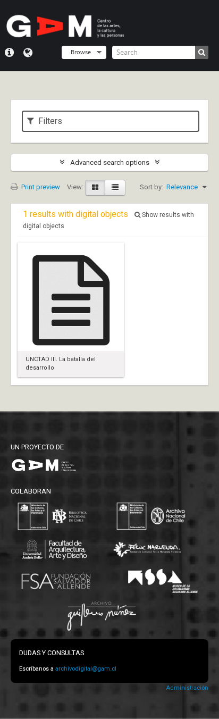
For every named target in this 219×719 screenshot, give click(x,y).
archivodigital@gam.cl (85, 668)
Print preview (40, 187)
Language (28, 52)
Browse (81, 52)
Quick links (9, 52)
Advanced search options (109, 162)
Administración (187, 687)
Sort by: (151, 187)
